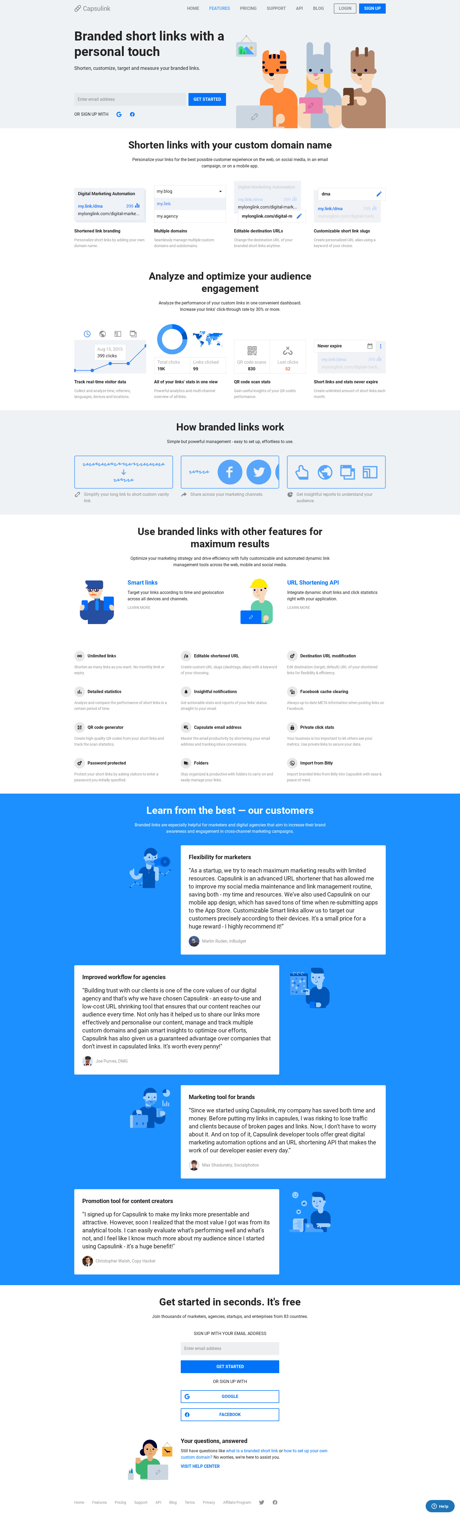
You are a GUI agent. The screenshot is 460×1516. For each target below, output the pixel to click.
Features (99, 1502)
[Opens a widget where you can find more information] (440, 1506)
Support (140, 1502)
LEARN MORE (139, 607)
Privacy (209, 1502)
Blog (173, 1502)
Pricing (120, 1502)
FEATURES (219, 8)
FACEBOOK (230, 1414)
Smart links (143, 582)
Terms (190, 1502)
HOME (193, 8)
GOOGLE (230, 1396)
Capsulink (92, 8)
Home (79, 1502)
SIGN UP (372, 8)
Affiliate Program (237, 1502)
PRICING (248, 8)
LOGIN (345, 8)
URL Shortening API (313, 582)
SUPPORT (276, 8)
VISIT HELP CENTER (200, 1466)
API (299, 8)
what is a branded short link (252, 1450)
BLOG (318, 8)
